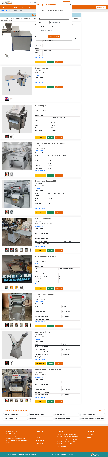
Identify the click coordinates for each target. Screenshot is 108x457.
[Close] (70, 4)
